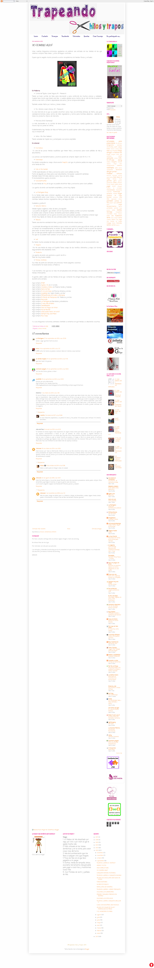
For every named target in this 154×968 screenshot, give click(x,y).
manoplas (119, 186)
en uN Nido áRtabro (114, 635)
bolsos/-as (118, 152)
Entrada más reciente (38, 529)
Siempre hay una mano (113, 582)
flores (120, 179)
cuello (116, 168)
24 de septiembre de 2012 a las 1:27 (49, 349)
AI (116, 143)
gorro (114, 181)
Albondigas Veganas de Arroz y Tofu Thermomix (114, 598)
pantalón (110, 201)
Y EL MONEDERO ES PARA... (105, 911)
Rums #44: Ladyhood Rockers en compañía (114, 576)
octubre (99, 858)
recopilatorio (119, 212)
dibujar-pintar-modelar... (112, 172)
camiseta (110, 158)
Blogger (87, 949)
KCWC (114, 186)
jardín (116, 184)
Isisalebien (44, 293)
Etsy (45, 184)
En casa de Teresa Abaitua (113, 710)
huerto (112, 184)
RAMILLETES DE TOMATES (104, 887)
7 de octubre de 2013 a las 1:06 (50, 393)
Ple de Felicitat (46, 310)
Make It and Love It (114, 715)
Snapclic (38, 245)
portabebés (110, 208)
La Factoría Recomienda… (112, 730)
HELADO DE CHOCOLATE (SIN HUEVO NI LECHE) (108, 878)
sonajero (116, 218)
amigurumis (110, 145)
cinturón (120, 162)
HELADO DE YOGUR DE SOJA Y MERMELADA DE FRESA (106, 908)
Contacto (45, 36)
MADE (110, 699)
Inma (37, 349)
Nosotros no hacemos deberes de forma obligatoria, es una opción (114, 568)
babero (108, 149)
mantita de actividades (114, 188)
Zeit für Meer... (112, 514)
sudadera (109, 219)
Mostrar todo (119, 753)
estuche (120, 175)
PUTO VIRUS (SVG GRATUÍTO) (113, 488)
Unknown (38, 449)
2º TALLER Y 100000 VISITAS (118, 439)
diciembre (100, 853)
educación (109, 175)
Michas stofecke (41, 260)
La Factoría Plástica (114, 728)
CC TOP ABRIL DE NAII (117, 411)
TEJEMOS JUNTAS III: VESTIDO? (106, 863)
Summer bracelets (113, 737)
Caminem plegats (41, 369)
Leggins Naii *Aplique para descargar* (114, 650)
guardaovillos (110, 182)
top (116, 221)
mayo (99, 923)
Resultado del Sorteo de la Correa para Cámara (114, 539)
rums (108, 216)
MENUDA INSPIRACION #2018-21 (114, 507)
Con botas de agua (113, 708)
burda (117, 154)
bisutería (115, 151)
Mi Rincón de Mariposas (49, 297)
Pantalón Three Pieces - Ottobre (114, 558)
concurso (119, 165)
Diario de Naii (45, 289)
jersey (120, 184)
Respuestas (41, 412)
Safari (110, 532)
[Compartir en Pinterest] (58, 326)
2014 (97, 845)
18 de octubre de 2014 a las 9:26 (51, 449)
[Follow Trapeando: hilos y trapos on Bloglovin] (114, 273)
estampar (114, 175)
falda (114, 177)
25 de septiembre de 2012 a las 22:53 (53, 379)
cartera (116, 158)
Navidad (109, 197)
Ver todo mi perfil (112, 133)
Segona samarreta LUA (113, 591)
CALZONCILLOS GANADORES (105, 892)
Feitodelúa (111, 556)
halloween (119, 182)
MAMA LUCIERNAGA (114, 655)
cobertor (109, 164)
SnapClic (65, 162)
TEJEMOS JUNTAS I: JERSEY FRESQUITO (109, 889)
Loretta (42, 415)
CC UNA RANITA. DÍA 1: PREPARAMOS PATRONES (115, 383)
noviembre (100, 855)
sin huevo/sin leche (114, 217)
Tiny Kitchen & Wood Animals (114, 688)
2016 (97, 840)
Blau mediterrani (113, 642)
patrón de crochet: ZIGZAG (113, 621)
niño (108, 199)
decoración (119, 170)
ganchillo (109, 181)
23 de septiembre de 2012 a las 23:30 (55, 338)
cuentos (120, 168)
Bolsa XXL (111, 495)
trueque (109, 223)
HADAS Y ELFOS (101, 865)
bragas (108, 154)
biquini (111, 151)
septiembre (100, 861)
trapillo (120, 221)
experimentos (110, 177)
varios (109, 225)
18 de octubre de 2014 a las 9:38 (55, 466)
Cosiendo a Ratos (47, 287)
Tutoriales (76, 36)
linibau (42, 466)
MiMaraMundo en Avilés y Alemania (53, 295)
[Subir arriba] (151, 965)
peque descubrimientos (114, 205)
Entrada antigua (96, 529)
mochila (115, 194)
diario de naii (112, 499)
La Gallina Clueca (113, 675)
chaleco (108, 162)
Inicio (36, 36)
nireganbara (111, 518)
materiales (109, 192)
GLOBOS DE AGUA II (103, 884)
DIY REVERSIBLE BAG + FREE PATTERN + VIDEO (114, 702)
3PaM (43, 283)
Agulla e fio (45, 285)
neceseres (115, 197)
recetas (119, 210)
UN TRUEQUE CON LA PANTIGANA (118, 458)
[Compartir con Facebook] (57, 326)
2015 (97, 842)
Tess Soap (44, 316)
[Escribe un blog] (54, 326)
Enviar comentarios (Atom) (48, 532)
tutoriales (119, 223)
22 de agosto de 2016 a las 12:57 (51, 478)
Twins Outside (112, 648)
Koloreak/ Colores (113, 519)
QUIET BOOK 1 (117, 419)
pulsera (108, 210)
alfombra (120, 143)
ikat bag (110, 693)
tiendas (44, 328)
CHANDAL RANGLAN (114, 656)
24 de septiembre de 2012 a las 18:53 (57, 369)
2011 (97, 937)
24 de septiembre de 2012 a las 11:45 (57, 359)
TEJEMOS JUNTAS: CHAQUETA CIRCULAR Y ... (109, 901)
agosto (99, 915)
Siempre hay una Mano (48, 314)
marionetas (119, 190)
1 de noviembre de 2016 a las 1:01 (55, 493)
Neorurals (44, 299)
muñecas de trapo (114, 195)
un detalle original (41, 359)
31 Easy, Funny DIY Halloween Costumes (114, 717)
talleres (113, 219)
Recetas (86, 36)
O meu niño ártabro (47, 303)
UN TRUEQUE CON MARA (118, 466)
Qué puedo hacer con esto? (51, 312)
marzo (99, 928)
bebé (108, 151)
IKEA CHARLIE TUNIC (103, 868)
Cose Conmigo (98, 36)
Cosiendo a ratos (113, 661)
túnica (113, 223)
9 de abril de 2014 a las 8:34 (52, 429)
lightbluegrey (112, 722)
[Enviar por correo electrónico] (52, 326)
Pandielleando (45, 305)
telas (108, 221)
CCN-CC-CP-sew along (114, 159)
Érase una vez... (112, 574)
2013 (97, 848)
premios (116, 208)
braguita (113, 154)
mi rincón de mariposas (112, 478)
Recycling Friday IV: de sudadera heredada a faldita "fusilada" (114, 669)
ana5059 (38, 379)
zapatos (118, 225)
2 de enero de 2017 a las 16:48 (53, 415)
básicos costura (115, 149)
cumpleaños (110, 170)
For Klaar (110, 724)
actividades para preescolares (114, 142)
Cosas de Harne (112, 619)
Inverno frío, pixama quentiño (113, 637)
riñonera (120, 214)
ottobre (120, 199)
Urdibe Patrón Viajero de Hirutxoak (114, 525)
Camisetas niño (112, 643)
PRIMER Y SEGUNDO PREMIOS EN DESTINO (107, 895)
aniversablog (110, 147)
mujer (120, 193)
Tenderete (65, 36)
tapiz (117, 219)
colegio (114, 164)
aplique (120, 147)
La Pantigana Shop (42, 192)
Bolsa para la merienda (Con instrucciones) (112, 678)
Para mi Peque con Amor (49, 307)
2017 (97, 837)
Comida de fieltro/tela (114, 662)
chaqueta (114, 162)
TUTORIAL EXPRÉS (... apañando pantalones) (114, 614)
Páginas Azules (112, 531)
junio (98, 920)
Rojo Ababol (111, 612)
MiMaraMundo (112, 512)
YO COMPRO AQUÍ (102, 870)
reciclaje (109, 212)
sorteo (120, 218)
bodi (113, 152)
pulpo (121, 208)
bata (121, 149)
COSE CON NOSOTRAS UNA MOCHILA (108, 905)
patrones (119, 203)
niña (120, 197)
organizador (114, 199)
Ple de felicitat (112, 589)
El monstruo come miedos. (113, 630)
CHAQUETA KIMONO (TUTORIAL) (106, 873)
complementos (110, 165)
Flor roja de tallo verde (113, 627)
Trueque (55, 36)
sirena (112, 218)
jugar (108, 186)
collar (120, 164)
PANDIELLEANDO (113, 486)
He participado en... (113, 36)
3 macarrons (112, 748)
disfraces (119, 174)
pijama (120, 206)
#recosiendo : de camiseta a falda (113, 481)
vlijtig (110, 735)
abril (98, 925)
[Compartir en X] (55, 326)
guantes (120, 181)
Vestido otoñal (112, 584)
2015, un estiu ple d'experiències (113, 743)
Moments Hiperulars (114, 605)
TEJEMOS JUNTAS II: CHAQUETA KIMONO (109, 875)
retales (115, 214)
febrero (99, 931)
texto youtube (112, 501)
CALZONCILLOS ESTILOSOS (105, 898)
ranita (113, 210)
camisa (120, 156)
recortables (109, 214)
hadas (115, 183)
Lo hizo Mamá (112, 536)
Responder (39, 343)
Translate (112, 110)
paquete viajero (112, 203)
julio (98, 917)
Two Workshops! (113, 695)
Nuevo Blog (111, 749)
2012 (97, 850)
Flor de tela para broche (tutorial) (113, 607)
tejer (120, 220)
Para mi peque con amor (113, 563)
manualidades (111, 190)
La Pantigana (45, 301)
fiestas (114, 179)
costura (40, 328)
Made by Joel (112, 686)
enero (99, 933)
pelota (108, 204)
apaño (115, 147)
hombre (108, 184)
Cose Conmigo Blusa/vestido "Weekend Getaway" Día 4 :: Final (114, 549)
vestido (113, 225)
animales (119, 145)
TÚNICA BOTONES (102, 882)
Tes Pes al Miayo (113, 666)
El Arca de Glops (46, 291)
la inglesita (111, 545)
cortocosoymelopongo (114, 524)
